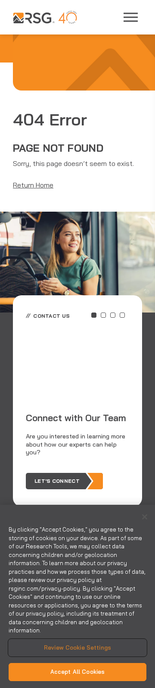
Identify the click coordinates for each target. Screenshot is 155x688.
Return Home (33, 185)
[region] (77, 596)
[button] (93, 315)
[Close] (144, 516)
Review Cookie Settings (77, 647)
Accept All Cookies (77, 671)
